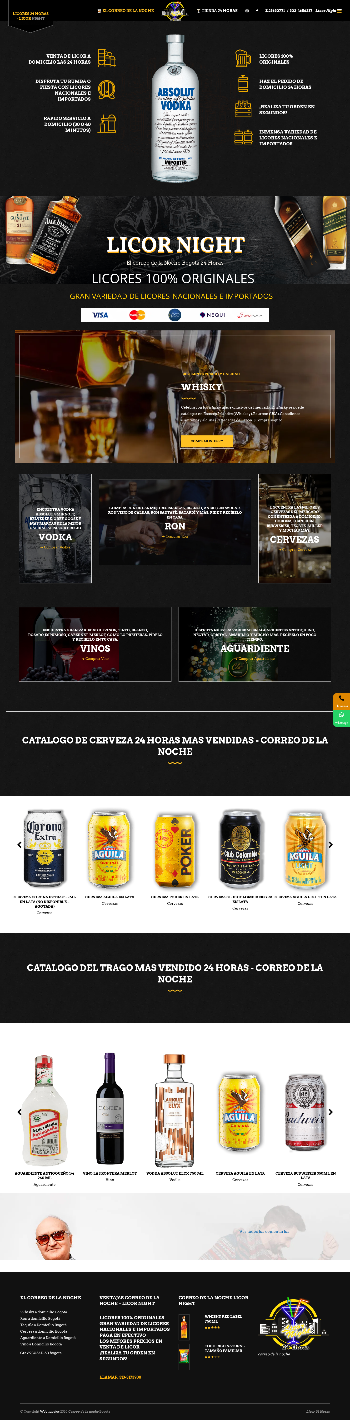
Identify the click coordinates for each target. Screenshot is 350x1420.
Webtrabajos (50, 1411)
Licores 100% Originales (276, 59)
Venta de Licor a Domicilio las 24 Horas (60, 59)
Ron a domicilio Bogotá (40, 1318)
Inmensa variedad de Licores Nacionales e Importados (288, 137)
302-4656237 (301, 11)
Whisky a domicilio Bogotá (43, 1312)
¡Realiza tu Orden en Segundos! (287, 109)
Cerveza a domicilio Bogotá (43, 1331)
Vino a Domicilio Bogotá (41, 1344)
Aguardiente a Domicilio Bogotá (48, 1338)
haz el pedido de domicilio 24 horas (285, 84)
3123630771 (275, 11)
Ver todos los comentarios (264, 1231)
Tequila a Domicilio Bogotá (43, 1325)
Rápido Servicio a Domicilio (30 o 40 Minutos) (67, 124)
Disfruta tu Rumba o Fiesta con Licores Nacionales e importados (63, 90)
